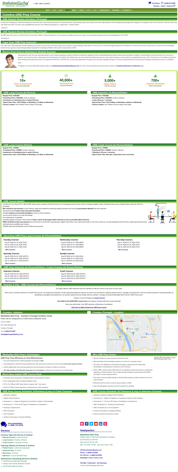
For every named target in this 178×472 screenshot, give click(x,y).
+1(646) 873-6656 (168, 3)
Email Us (171, 6)
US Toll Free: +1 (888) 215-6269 (91, 455)
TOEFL (81, 10)
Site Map (83, 463)
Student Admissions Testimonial (128, 66)
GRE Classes (44, 3)
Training (115, 10)
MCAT (48, 10)
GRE (36, 3)
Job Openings (102, 463)
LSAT (61, 10)
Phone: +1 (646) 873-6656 (89, 452)
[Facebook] (87, 424)
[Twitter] (91, 424)
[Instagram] (82, 424)
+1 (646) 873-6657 (9, 331)
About (163, 6)
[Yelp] (105, 424)
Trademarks (91, 463)
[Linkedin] (100, 424)
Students (126, 10)
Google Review (99, 298)
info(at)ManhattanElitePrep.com (12, 334)
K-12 (94, 10)
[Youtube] (96, 424)
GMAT (74, 10)
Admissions (104, 10)
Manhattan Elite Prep (15, 4)
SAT (54, 10)
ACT (88, 10)
